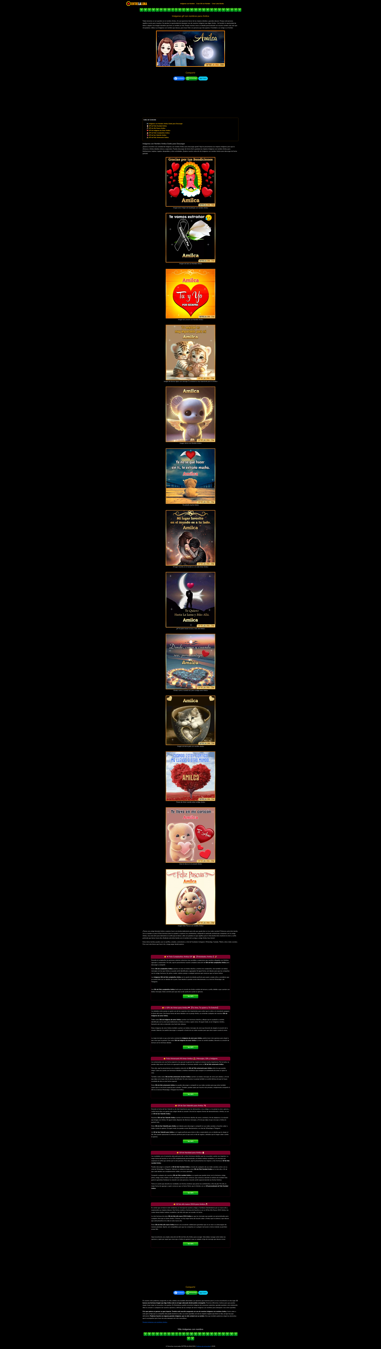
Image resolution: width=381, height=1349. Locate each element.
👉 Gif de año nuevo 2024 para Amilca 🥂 (191, 1204)
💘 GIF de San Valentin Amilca (156, 135)
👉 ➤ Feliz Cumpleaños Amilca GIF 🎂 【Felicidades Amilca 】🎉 (190, 956)
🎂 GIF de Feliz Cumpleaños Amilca (158, 133)
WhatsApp (193, 78)
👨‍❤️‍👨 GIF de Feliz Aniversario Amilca (158, 137)
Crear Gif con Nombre (203, 4)
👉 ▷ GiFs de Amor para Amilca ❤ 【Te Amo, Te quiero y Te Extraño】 (190, 1007)
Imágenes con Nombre (187, 4)
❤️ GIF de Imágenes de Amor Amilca (158, 130)
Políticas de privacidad (203, 1346)
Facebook (180, 78)
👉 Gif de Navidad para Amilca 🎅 (190, 1152)
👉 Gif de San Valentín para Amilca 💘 (190, 1105)
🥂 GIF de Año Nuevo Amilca (156, 128)
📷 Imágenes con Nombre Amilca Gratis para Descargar (165, 124)
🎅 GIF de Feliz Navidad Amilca (157, 126)
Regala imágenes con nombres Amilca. (155, 1322)
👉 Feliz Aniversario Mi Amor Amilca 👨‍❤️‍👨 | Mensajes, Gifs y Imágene (190, 1058)
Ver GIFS (190, 996)
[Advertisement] (190, 99)
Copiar (204, 78)
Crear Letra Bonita (218, 4)
